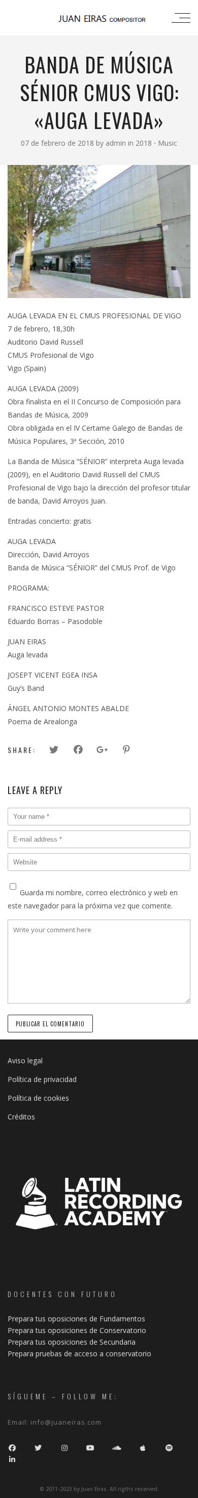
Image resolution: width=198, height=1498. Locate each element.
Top (189, 1489)
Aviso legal (25, 1060)
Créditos (21, 1116)
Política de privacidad (42, 1079)
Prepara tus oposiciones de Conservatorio (77, 1330)
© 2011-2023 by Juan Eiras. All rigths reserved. (99, 1488)
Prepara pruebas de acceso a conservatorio (79, 1353)
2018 (144, 143)
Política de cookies (38, 1098)
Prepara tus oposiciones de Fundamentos (76, 1318)
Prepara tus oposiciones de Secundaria (72, 1342)
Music (167, 143)
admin (117, 143)
